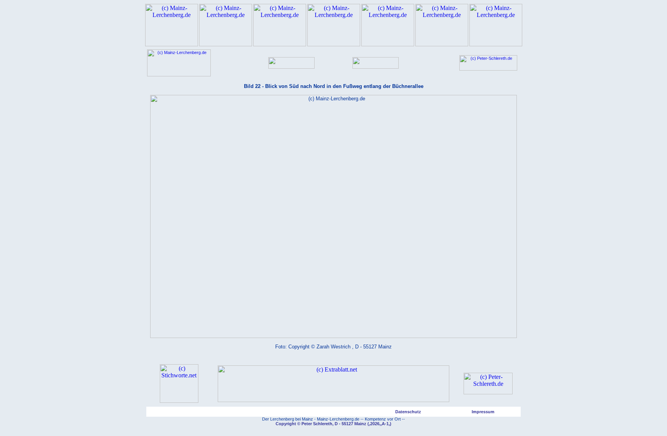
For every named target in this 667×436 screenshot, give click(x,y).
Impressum (483, 411)
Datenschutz (408, 411)
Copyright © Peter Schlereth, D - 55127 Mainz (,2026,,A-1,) (333, 423)
